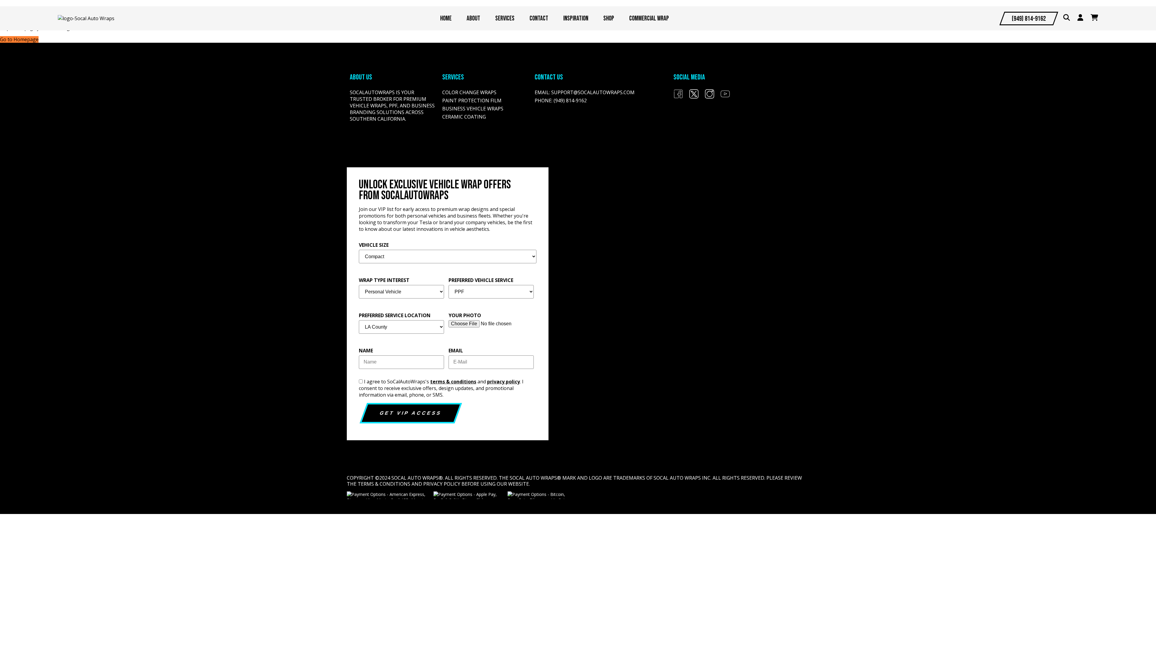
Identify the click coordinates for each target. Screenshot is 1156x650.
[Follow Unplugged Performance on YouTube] (725, 97)
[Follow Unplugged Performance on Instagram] (709, 97)
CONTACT (539, 18)
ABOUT (473, 18)
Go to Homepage (19, 39)
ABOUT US (361, 77)
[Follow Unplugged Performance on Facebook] (678, 97)
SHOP (608, 18)
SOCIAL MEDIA (689, 77)
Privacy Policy (441, 484)
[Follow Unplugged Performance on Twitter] (694, 97)
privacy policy (503, 381)
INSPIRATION (575, 18)
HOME (446, 18)
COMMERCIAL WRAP (649, 18)
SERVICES (504, 18)
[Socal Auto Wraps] (86, 18)
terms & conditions (453, 381)
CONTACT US (549, 77)
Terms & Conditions (384, 484)
